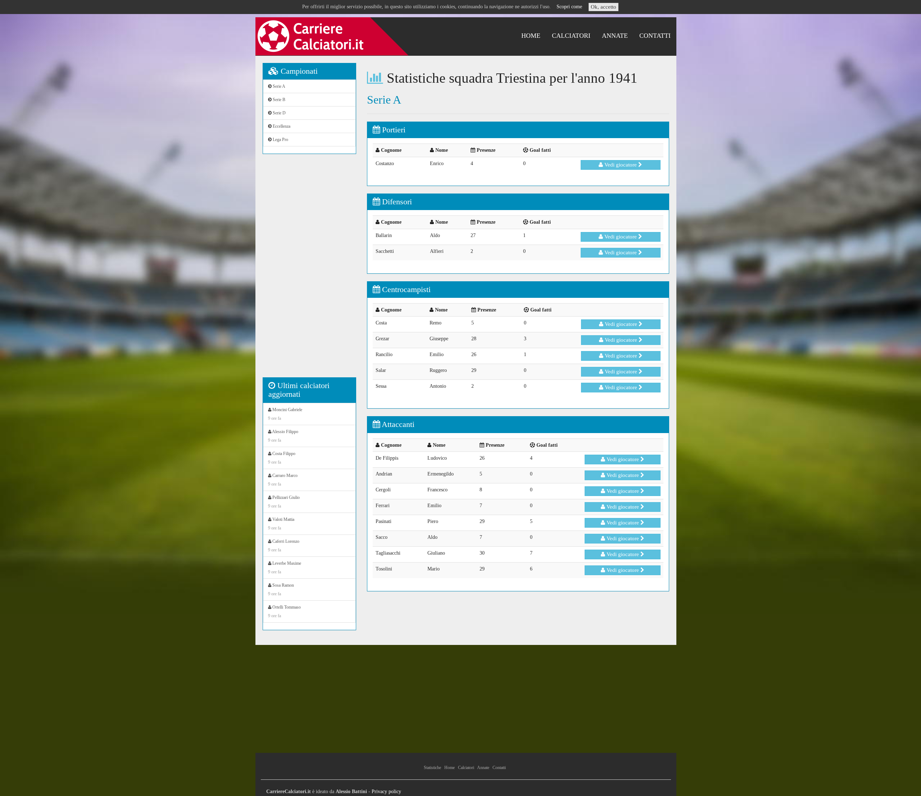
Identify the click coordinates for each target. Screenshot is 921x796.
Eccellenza (281, 126)
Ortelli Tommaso (284, 611)
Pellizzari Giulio (284, 502)
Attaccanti (397, 424)
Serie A (278, 86)
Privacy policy (386, 791)
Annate (615, 35)
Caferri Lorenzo (283, 545)
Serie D (279, 112)
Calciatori (571, 35)
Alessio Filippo (283, 436)
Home (530, 35)
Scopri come (569, 6)
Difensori (396, 201)
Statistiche (432, 767)
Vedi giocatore (620, 165)
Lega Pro (280, 139)
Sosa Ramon (281, 589)
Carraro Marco (283, 480)
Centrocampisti (405, 289)
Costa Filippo (281, 458)
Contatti (655, 35)
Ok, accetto (603, 7)
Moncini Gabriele (285, 414)
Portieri (392, 129)
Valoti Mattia (281, 524)
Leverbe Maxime (284, 567)
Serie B (278, 99)
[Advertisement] (309, 269)
